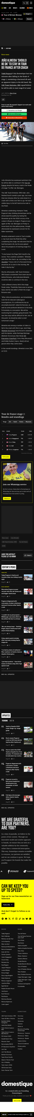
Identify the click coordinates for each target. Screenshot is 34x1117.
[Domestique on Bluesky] (27, 919)
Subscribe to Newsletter (15, 117)
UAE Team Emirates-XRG (11, 85)
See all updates (7, 674)
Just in (12, 721)
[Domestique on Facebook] (13, 919)
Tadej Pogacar (6, 74)
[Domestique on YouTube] (6, 919)
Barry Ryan (13, 93)
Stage (5, 421)
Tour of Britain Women (13, 15)
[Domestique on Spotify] (2, 919)
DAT (22, 446)
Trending (5, 721)
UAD (22, 435)
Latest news (8, 48)
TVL (22, 438)
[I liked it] (3, 99)
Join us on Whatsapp (15, 114)
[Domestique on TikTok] (20, 919)
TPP (22, 442)
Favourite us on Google (15, 110)
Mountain (28, 421)
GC (10, 421)
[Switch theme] (26, 2)
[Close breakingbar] (31, 1114)
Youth (15, 421)
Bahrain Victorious (8, 331)
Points (21, 421)
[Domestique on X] (9, 919)
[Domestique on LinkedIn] (23, 919)
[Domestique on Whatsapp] (30, 919)
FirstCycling (29, 453)
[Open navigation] (31, 3)
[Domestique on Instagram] (16, 919)
